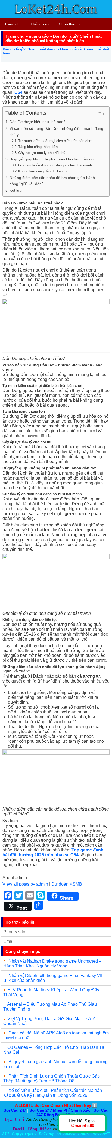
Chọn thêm (69, 24)
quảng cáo (39, 36)
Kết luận (17, 190)
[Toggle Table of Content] (98, 113)
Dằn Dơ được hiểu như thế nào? (38, 122)
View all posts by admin (25, 884)
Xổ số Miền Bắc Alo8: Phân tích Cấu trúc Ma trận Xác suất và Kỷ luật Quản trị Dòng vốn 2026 (52, 1093)
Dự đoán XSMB (66, 884)
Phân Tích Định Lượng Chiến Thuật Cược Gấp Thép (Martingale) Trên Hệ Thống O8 (51, 1078)
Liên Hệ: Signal (82, 1123)
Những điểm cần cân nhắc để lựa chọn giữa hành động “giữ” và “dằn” (52, 180)
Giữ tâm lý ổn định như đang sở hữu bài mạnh (55, 165)
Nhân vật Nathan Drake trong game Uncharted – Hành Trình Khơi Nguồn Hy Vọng (52, 963)
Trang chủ (13, 24)
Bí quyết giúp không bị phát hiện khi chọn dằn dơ (52, 159)
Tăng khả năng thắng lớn (38, 147)
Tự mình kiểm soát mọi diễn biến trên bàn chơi (55, 141)
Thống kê (39, 24)
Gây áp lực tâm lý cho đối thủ (41, 153)
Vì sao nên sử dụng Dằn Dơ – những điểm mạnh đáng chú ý (56, 131)
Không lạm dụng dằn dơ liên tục (43, 171)
